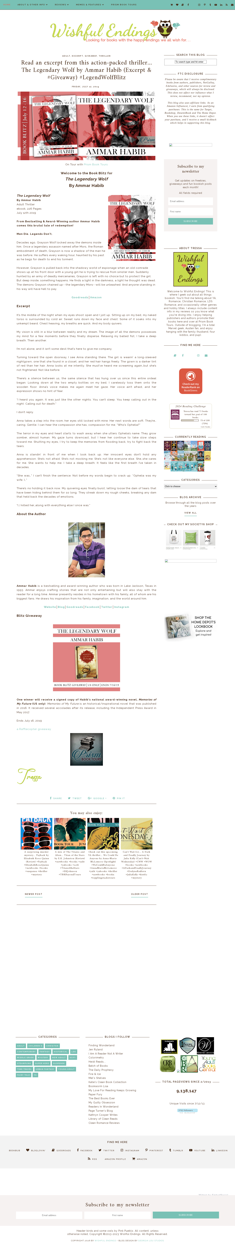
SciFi (73, 1057)
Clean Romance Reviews (104, 1123)
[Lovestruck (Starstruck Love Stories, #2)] (200, 471)
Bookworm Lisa (98, 1086)
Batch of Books (98, 1065)
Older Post (139, 894)
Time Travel (24, 1069)
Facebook (92, 607)
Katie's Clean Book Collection (107, 1082)
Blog (61, 607)
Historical (61, 1052)
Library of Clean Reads (103, 1118)
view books (205, 427)
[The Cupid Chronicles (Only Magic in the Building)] (194, 470)
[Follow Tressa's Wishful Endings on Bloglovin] (187, 1112)
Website (50, 607)
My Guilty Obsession (102, 1102)
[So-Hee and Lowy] (167, 468)
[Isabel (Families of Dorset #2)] (194, 460)
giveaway (91, 56)
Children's (35, 1046)
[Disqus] (86, 953)
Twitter (106, 607)
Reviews (60, 5)
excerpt (77, 56)
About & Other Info (31, 5)
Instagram (121, 607)
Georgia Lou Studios (151, 1240)
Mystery (43, 1057)
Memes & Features (88, 5)
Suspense (59, 1063)
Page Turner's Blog (101, 1110)
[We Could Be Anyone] (174, 450)
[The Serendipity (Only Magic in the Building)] (187, 470)
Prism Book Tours (124, 5)
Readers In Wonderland (104, 1106)
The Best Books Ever (102, 1098)
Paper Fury (95, 1094)
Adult (66, 56)
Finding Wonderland (102, 1045)
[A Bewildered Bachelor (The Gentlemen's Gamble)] (194, 450)
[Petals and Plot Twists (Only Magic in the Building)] (180, 470)
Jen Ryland (96, 1049)
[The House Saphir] (207, 450)
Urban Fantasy (45, 1069)
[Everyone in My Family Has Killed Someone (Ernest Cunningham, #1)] (200, 450)
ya (35, 1075)
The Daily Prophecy (101, 1070)
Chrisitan (52, 1046)
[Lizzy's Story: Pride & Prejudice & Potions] (167, 450)
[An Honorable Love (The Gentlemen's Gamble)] (187, 450)
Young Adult (66, 1069)
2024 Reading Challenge (190, 406)
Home (7, 5)
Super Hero (42, 1063)
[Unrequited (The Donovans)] (180, 460)
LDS (74, 1052)
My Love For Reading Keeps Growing (112, 1090)
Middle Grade (25, 1057)
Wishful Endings (105, 1240)
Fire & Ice (95, 1074)
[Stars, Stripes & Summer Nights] (180, 450)
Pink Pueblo (125, 1230)
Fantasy (45, 1052)
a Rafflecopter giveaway (34, 729)
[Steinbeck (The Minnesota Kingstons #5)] (200, 460)
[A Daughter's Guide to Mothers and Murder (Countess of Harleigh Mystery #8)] (207, 460)
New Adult (59, 1057)
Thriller (105, 56)
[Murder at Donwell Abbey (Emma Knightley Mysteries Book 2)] (167, 460)
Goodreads (80, 297)
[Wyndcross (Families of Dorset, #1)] (187, 460)
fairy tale (23, 1075)
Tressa (187, 411)
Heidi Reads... (97, 1061)
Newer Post (33, 894)
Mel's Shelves (97, 1078)
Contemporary (26, 1052)
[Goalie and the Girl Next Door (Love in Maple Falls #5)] (174, 460)
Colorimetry (96, 1057)
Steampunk (24, 1063)
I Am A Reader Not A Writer (106, 1053)
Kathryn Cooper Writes (103, 1114)
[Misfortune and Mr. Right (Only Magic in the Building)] (174, 470)
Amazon (96, 297)
